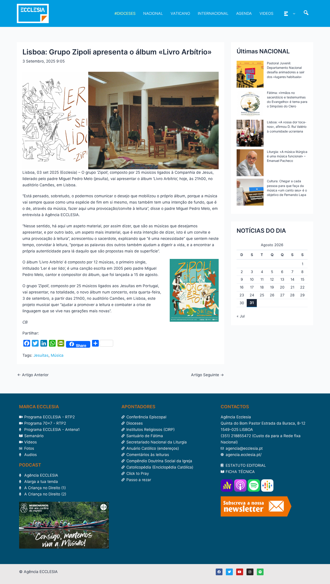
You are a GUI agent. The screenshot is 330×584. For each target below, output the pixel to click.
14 (292, 279)
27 (282, 295)
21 (292, 287)
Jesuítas (40, 355)
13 (282, 279)
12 (272, 279)
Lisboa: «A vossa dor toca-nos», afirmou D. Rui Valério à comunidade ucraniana (286, 126)
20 (282, 287)
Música (57, 355)
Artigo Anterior (32, 375)
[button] (293, 13)
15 (302, 279)
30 (242, 303)
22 (302, 287)
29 (302, 295)
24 (252, 295)
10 (252, 279)
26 (272, 295)
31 (252, 302)
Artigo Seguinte (207, 375)
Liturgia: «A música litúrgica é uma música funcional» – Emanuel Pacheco (287, 156)
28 (292, 295)
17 (252, 287)
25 (262, 295)
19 (272, 287)
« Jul (241, 316)
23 (242, 295)
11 (262, 279)
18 (262, 287)
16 (242, 287)
